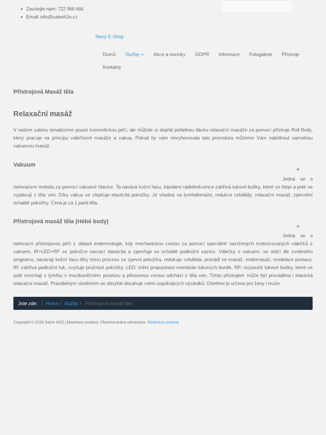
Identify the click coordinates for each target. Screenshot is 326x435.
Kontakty (112, 67)
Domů (109, 54)
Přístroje (290, 54)
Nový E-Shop (110, 36)
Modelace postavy (163, 322)
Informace (229, 54)
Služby (133, 54)
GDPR (202, 54)
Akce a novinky (169, 54)
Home (52, 303)
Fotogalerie (260, 54)
